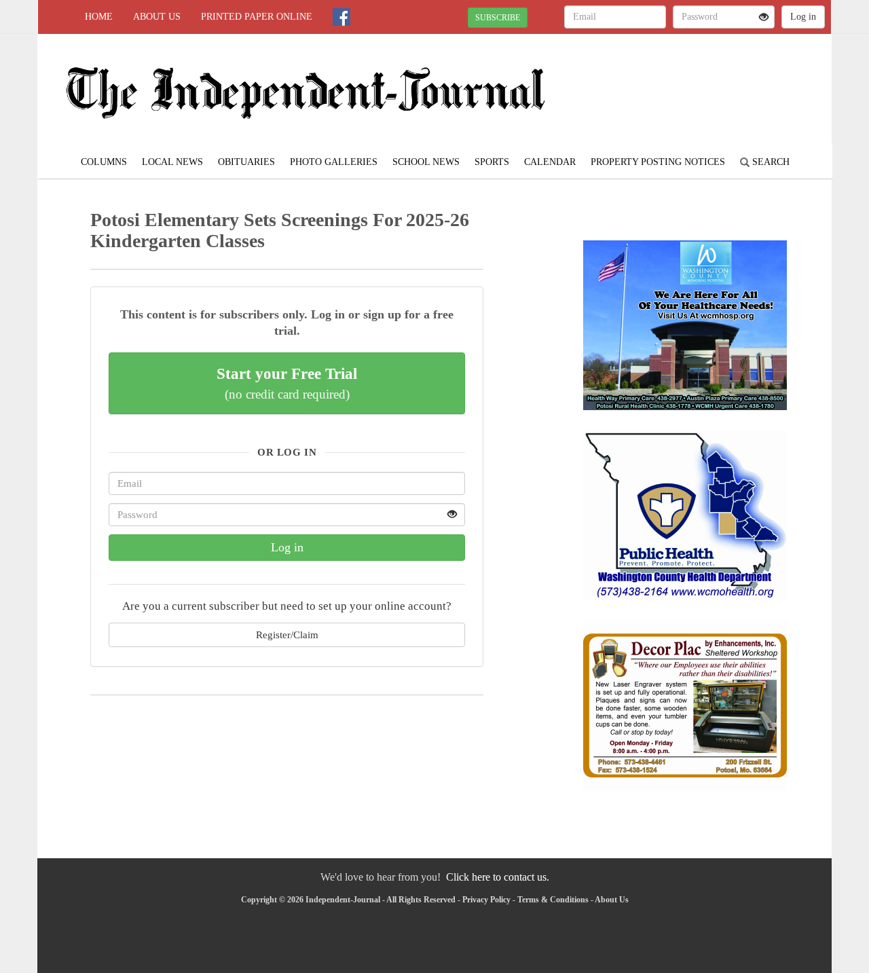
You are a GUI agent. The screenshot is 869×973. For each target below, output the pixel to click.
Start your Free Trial (287, 383)
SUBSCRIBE (497, 17)
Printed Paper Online (256, 17)
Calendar (550, 162)
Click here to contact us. (497, 877)
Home (99, 17)
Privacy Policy (486, 899)
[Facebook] (341, 17)
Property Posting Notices (658, 162)
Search (770, 162)
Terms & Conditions (553, 899)
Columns (104, 162)
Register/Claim (287, 634)
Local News (172, 162)
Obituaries (246, 162)
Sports (492, 162)
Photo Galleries (333, 162)
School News (426, 162)
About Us (157, 17)
